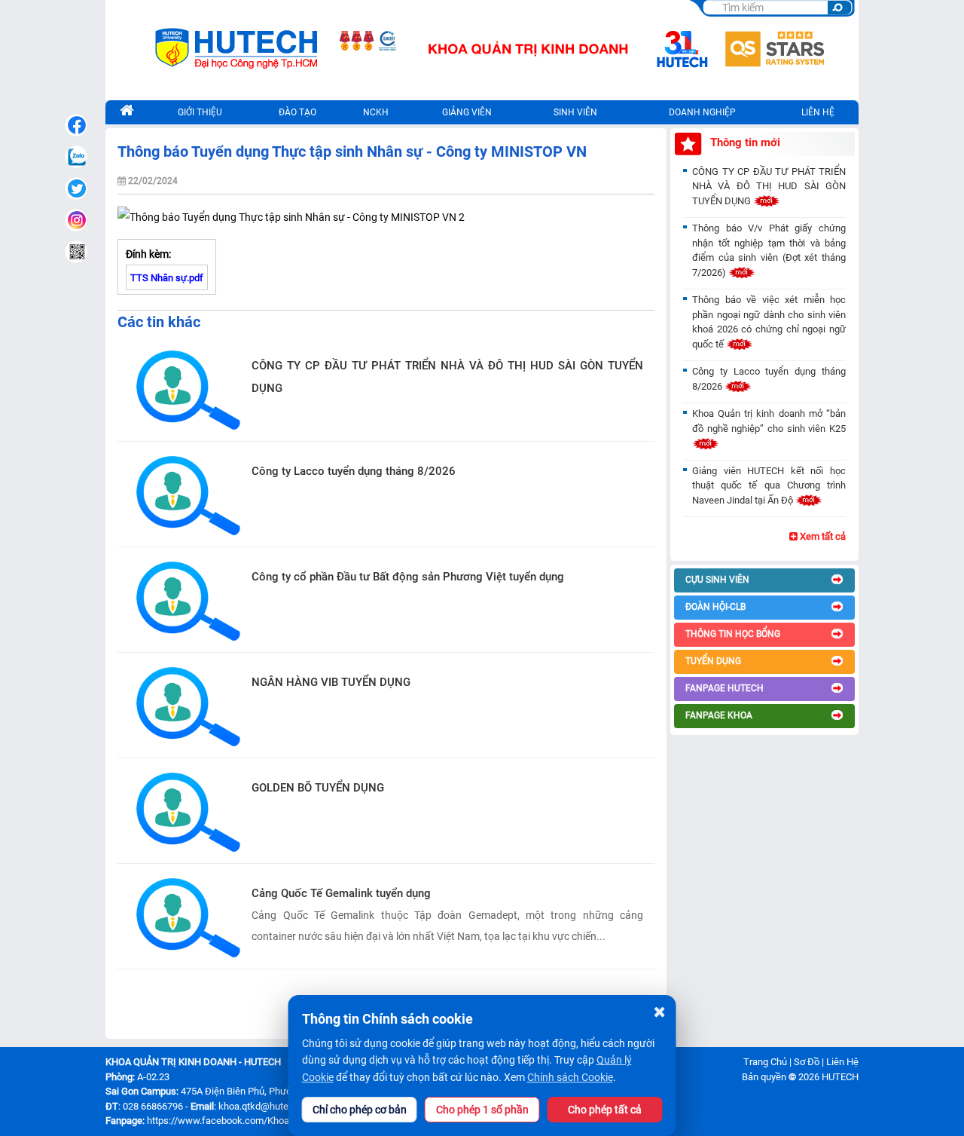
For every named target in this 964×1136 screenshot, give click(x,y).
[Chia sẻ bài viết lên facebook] (76, 125)
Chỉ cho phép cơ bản (360, 1110)
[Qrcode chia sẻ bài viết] (76, 252)
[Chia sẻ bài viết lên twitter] (76, 188)
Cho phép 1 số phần (482, 1110)
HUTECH (840, 1076)
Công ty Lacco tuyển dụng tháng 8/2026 (354, 471)
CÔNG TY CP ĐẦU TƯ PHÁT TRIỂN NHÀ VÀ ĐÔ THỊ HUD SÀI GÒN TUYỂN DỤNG (447, 377)
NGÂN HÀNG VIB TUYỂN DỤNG (331, 682)
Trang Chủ (765, 1061)
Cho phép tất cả (605, 1110)
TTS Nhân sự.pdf (166, 277)
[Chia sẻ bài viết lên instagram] (76, 220)
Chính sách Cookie (570, 1077)
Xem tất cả (822, 536)
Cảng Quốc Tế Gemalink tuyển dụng (341, 893)
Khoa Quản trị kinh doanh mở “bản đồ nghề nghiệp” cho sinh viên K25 (769, 421)
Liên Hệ (842, 1061)
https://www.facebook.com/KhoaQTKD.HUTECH (250, 1120)
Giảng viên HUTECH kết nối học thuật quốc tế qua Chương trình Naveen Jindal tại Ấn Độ (769, 485)
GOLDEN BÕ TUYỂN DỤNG (318, 788)
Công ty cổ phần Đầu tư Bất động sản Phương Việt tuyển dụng (408, 576)
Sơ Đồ (806, 1061)
